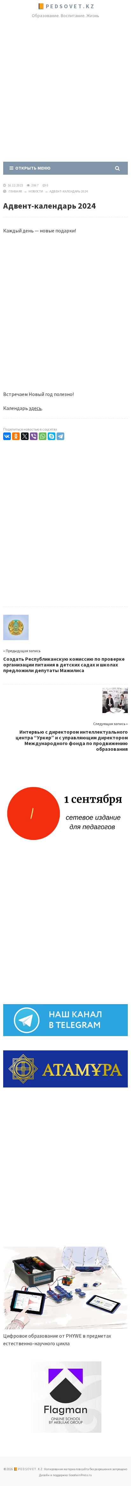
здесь (35, 408)
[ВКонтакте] (7, 436)
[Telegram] (60, 436)
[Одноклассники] (16, 436)
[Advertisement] (65, 91)
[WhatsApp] (42, 436)
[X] (25, 436)
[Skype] (51, 436)
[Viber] (34, 436)
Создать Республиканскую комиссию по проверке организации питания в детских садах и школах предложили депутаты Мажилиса (64, 664)
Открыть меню (32, 168)
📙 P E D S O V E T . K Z (66, 6)
